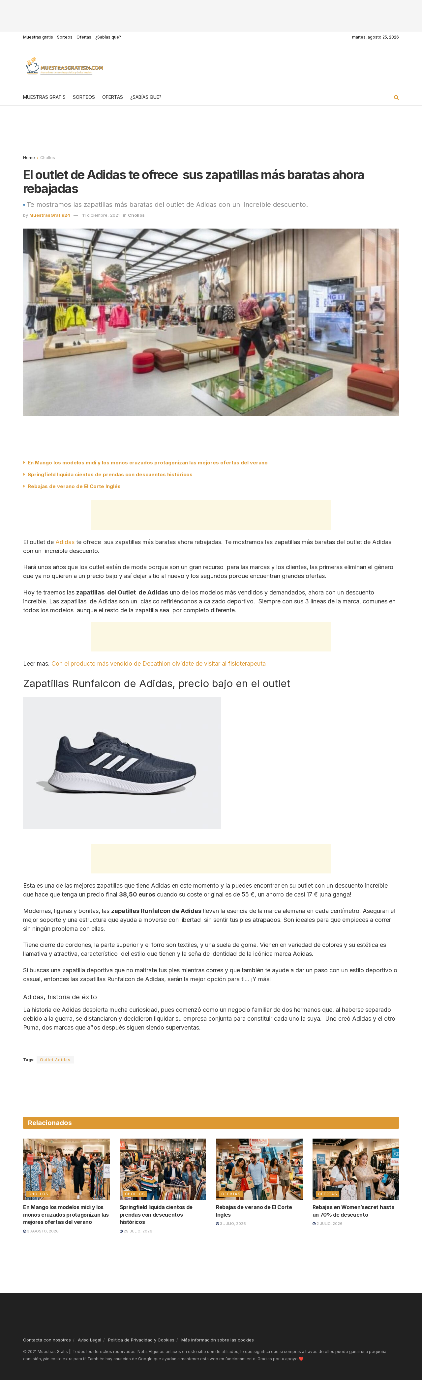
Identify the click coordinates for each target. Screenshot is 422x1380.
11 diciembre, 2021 (101, 215)
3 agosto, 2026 (42, 1231)
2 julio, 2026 (329, 1223)
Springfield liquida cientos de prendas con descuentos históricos (110, 474)
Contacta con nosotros (47, 1339)
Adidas (65, 541)
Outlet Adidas (55, 1059)
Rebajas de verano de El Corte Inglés (74, 486)
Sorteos (65, 37)
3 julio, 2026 (232, 1223)
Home (29, 157)
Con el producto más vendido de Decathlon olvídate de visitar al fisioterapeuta (158, 663)
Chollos (47, 157)
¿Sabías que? (108, 37)
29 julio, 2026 (137, 1231)
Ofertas (83, 37)
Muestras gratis (38, 37)
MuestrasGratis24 (49, 215)
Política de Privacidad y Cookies (141, 1339)
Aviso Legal (89, 1339)
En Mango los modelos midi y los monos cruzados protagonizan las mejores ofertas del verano (148, 462)
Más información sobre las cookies (217, 1339)
